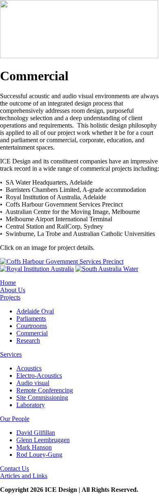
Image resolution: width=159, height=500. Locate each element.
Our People (14, 418)
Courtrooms (31, 325)
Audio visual (32, 382)
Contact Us (14, 468)
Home (8, 282)
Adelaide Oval (35, 311)
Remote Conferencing (44, 390)
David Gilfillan (35, 432)
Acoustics (29, 368)
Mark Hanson (34, 447)
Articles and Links (23, 475)
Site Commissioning (42, 397)
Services (11, 354)
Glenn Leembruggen (43, 439)
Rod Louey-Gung (39, 454)
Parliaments (31, 318)
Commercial (32, 333)
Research (28, 340)
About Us (12, 289)
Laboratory (30, 404)
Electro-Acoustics (39, 375)
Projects (10, 297)
